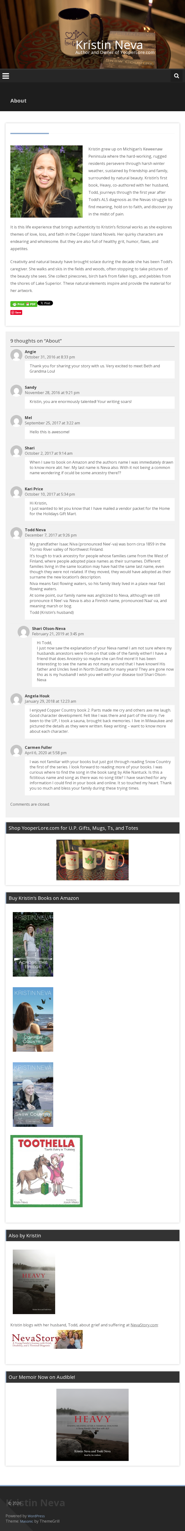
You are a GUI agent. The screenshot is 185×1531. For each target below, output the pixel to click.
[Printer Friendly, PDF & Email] (23, 303)
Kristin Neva (109, 44)
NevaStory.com (144, 1325)
